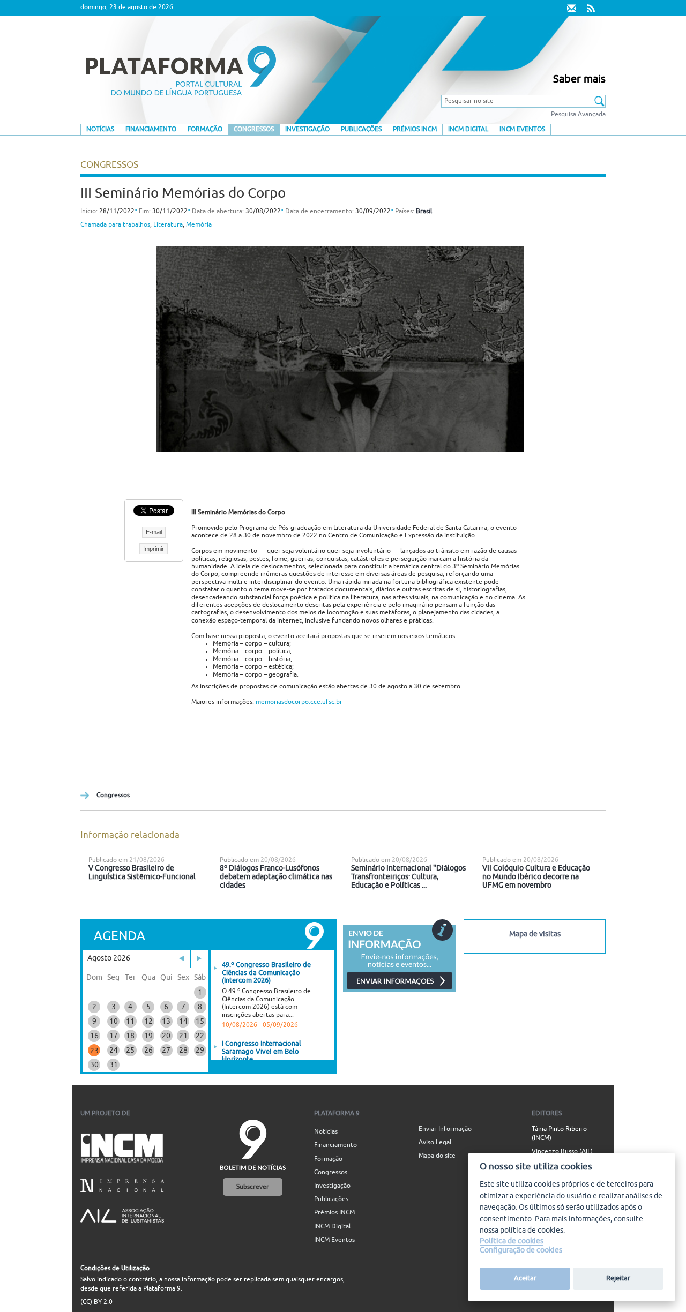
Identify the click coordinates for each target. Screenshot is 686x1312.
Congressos (254, 129)
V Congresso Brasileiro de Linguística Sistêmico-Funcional (142, 872)
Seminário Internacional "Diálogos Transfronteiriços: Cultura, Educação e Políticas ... (408, 876)
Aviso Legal (435, 1142)
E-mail (154, 532)
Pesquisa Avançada (578, 114)
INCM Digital (468, 129)
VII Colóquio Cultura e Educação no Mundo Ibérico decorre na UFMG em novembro (536, 876)
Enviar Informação (445, 1129)
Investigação (307, 129)
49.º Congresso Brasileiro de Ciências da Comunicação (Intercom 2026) (266, 972)
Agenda (119, 936)
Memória (199, 224)
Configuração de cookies (521, 1251)
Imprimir (153, 548)
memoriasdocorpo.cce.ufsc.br (299, 702)
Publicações (361, 129)
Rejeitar (618, 1278)
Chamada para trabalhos (115, 224)
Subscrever (252, 1186)
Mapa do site (437, 1155)
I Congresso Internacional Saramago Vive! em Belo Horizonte (261, 1051)
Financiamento (150, 129)
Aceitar (525, 1278)
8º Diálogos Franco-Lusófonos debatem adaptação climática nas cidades (276, 876)
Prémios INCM (415, 129)
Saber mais (579, 79)
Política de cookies (511, 1241)
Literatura (168, 224)
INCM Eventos (522, 129)
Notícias (100, 129)
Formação (205, 129)
